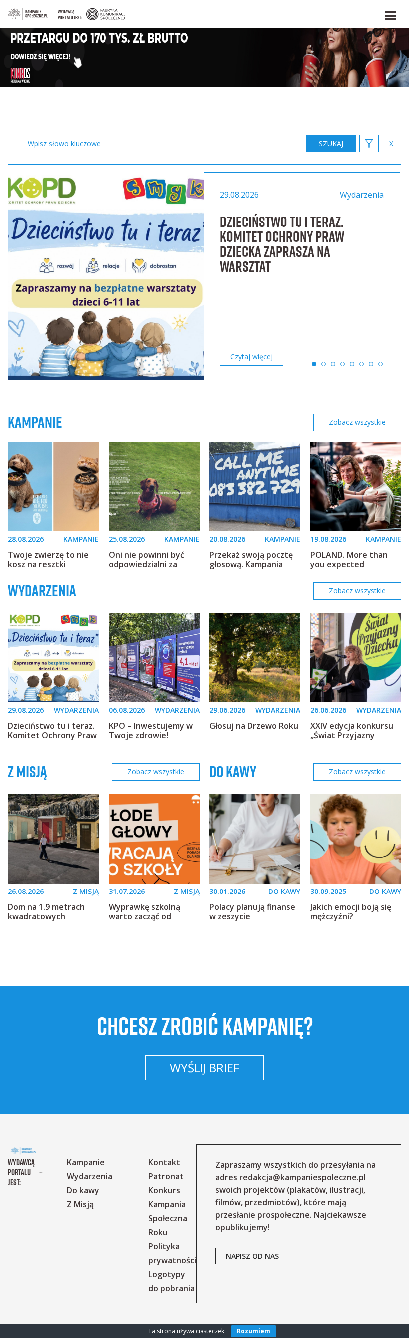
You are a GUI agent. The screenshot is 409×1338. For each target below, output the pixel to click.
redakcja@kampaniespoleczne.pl (302, 1177)
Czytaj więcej (251, 356)
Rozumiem (253, 1331)
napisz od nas (252, 1256)
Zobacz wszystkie (357, 422)
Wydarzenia (42, 590)
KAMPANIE (81, 539)
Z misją (27, 771)
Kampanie (35, 422)
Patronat (166, 1176)
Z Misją (80, 1204)
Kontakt (164, 1162)
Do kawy (232, 771)
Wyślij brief (204, 1067)
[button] (389, 14)
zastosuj (331, 143)
